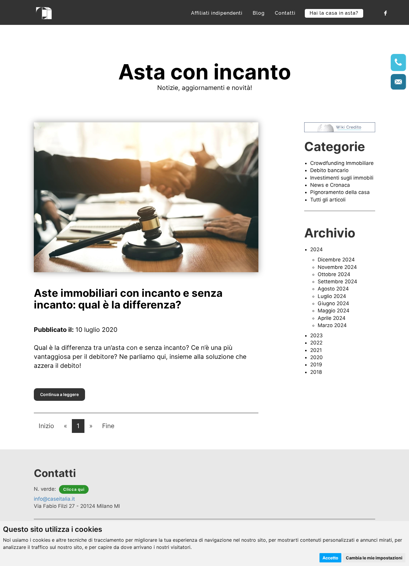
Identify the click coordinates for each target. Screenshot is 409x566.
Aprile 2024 (332, 318)
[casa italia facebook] (385, 12)
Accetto (330, 557)
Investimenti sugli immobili (341, 178)
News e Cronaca (330, 185)
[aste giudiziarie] (44, 12)
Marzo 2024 (332, 325)
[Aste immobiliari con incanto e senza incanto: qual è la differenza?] (146, 196)
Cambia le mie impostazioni (374, 557)
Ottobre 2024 (334, 274)
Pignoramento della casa (340, 192)
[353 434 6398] (398, 62)
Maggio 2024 (333, 311)
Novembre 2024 (337, 267)
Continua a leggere (59, 394)
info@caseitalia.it (54, 499)
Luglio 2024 (332, 296)
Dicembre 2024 (336, 260)
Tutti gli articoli (328, 200)
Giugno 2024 (333, 303)
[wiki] (339, 126)
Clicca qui (73, 489)
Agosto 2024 (333, 289)
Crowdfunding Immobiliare (342, 163)
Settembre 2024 (337, 281)
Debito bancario (329, 170)
